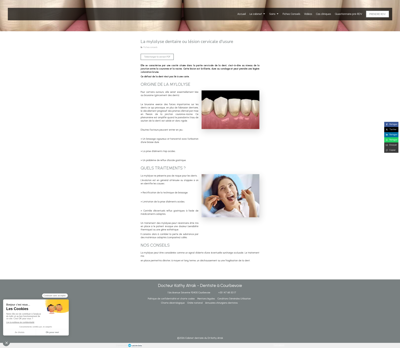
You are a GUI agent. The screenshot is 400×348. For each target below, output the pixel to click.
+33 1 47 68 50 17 (227, 292)
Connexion (279, 345)
